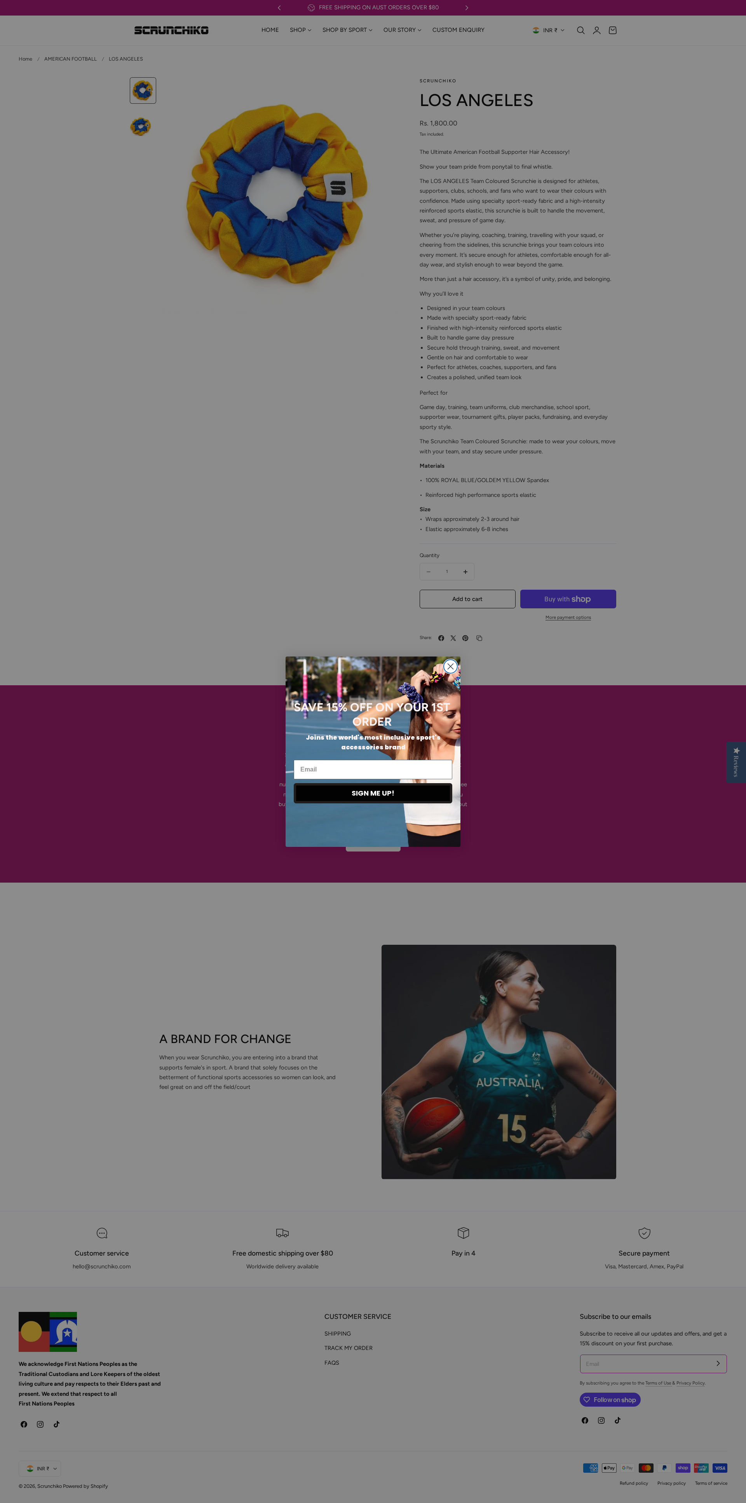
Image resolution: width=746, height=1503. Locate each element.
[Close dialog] (450, 666)
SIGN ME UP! (373, 793)
